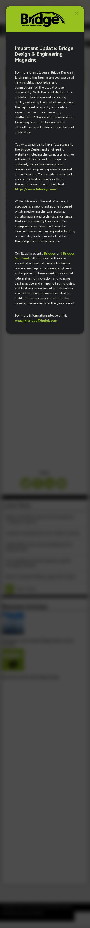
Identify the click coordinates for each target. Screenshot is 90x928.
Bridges (50, 253)
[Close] (76, 13)
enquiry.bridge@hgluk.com (36, 320)
